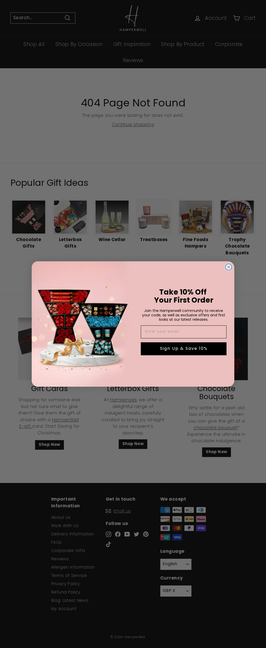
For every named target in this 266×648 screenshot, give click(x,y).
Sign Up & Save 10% (184, 349)
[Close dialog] (228, 267)
